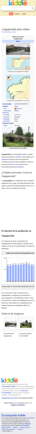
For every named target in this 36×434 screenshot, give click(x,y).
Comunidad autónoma (6, 111)
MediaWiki (26, 425)
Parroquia (7, 121)
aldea (24, 154)
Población (5, 123)
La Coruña (17, 115)
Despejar (28, 8)
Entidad (5, 106)
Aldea (18, 41)
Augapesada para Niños (10, 398)
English (24, 14)
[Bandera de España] (15, 108)
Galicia (16, 111)
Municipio (7, 119)
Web (11, 14)
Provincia (6, 115)
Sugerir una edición (17, 405)
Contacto (20, 429)
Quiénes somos (25, 427)
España (19, 108)
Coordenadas (6, 104)
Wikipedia (28, 423)
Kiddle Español (6, 427)
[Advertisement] (18, 21)
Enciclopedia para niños (9, 32)
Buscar (32, 8)
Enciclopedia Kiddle (8, 386)
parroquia (5, 159)
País (5, 108)
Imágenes (17, 14)
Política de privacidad (8, 429)
